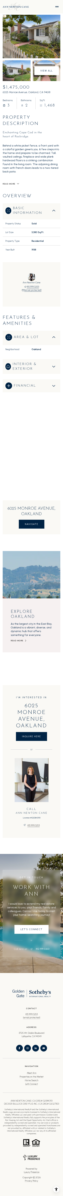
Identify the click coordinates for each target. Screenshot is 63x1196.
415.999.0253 (33, 286)
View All (46, 70)
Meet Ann (31, 1073)
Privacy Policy (31, 1180)
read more (17, 641)
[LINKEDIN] (35, 1048)
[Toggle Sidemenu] (57, 6)
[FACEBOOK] (19, 1048)
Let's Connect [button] (31, 1084)
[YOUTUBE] (43, 1048)
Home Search (31, 1080)
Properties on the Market (32, 1076)
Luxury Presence (31, 1172)
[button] (31, 929)
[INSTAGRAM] (27, 1048)
